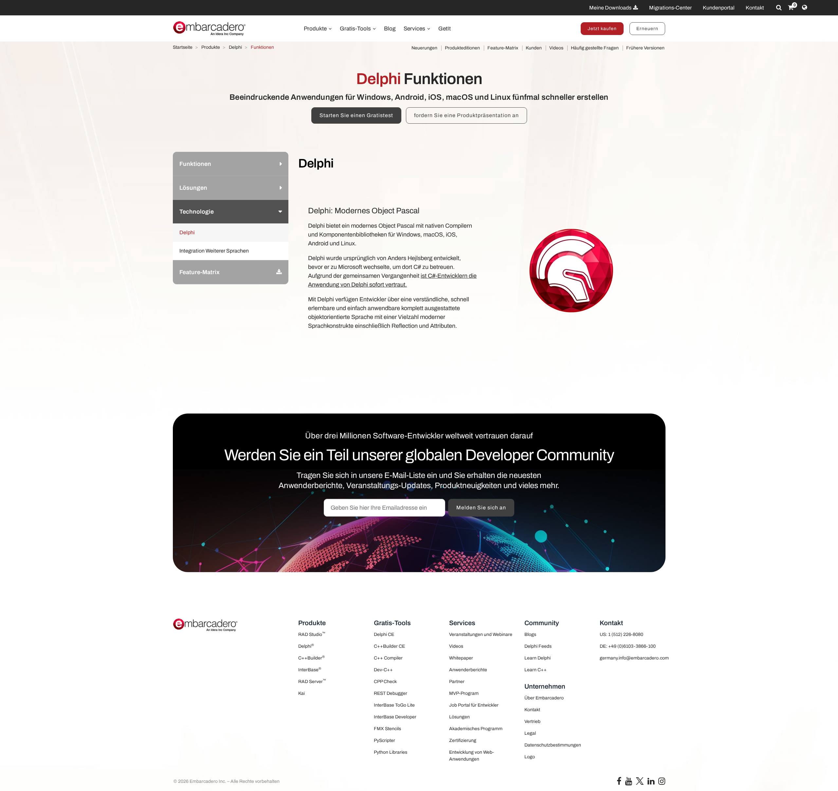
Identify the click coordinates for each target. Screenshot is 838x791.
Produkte (316, 29)
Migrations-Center (670, 7)
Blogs (530, 634)
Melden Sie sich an (481, 507)
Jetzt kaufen (602, 28)
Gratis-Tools (356, 29)
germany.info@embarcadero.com (632, 658)
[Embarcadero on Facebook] (619, 782)
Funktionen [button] (195, 164)
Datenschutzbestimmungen (552, 745)
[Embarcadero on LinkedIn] (650, 782)
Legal (530, 733)
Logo (529, 756)
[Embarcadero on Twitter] (640, 780)
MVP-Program (464, 693)
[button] (279, 272)
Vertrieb (532, 721)
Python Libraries (390, 752)
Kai (301, 693)
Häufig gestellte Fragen (595, 47)
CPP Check (385, 681)
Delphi (306, 646)
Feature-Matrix (502, 47)
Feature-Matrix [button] (199, 272)
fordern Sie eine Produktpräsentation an (466, 115)
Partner (457, 681)
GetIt (444, 29)
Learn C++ (535, 669)
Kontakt (755, 7)
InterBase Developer (395, 716)
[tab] (231, 164)
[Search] (779, 7)
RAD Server (312, 681)
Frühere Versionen (645, 47)
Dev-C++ (383, 669)
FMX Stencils (387, 728)
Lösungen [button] (193, 188)
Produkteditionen (462, 47)
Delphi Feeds (538, 646)
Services (415, 29)
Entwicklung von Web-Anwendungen (471, 756)
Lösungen (459, 716)
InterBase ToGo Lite (394, 705)
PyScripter (384, 740)
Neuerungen (424, 47)
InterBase (309, 669)
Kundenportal (719, 7)
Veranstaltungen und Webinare (480, 634)
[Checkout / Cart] (790, 7)
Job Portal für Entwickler (474, 705)
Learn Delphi (537, 658)
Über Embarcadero (544, 697)
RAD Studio (311, 634)
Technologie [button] (196, 211)
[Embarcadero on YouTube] (628, 782)
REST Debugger (390, 693)
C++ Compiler (388, 658)
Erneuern (647, 28)
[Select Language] (804, 7)
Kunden (534, 47)
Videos (556, 47)
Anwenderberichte (468, 669)
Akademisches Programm (475, 728)
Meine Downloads (610, 7)
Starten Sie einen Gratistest (356, 115)
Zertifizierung (462, 740)
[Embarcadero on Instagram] (661, 782)
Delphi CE (384, 634)
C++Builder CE (389, 646)
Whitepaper (461, 658)
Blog (389, 29)
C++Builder (311, 657)
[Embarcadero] (210, 28)
